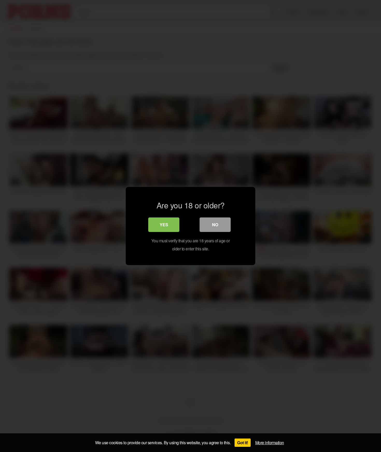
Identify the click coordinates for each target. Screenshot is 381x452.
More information (269, 443)
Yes (164, 225)
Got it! (242, 443)
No (215, 225)
